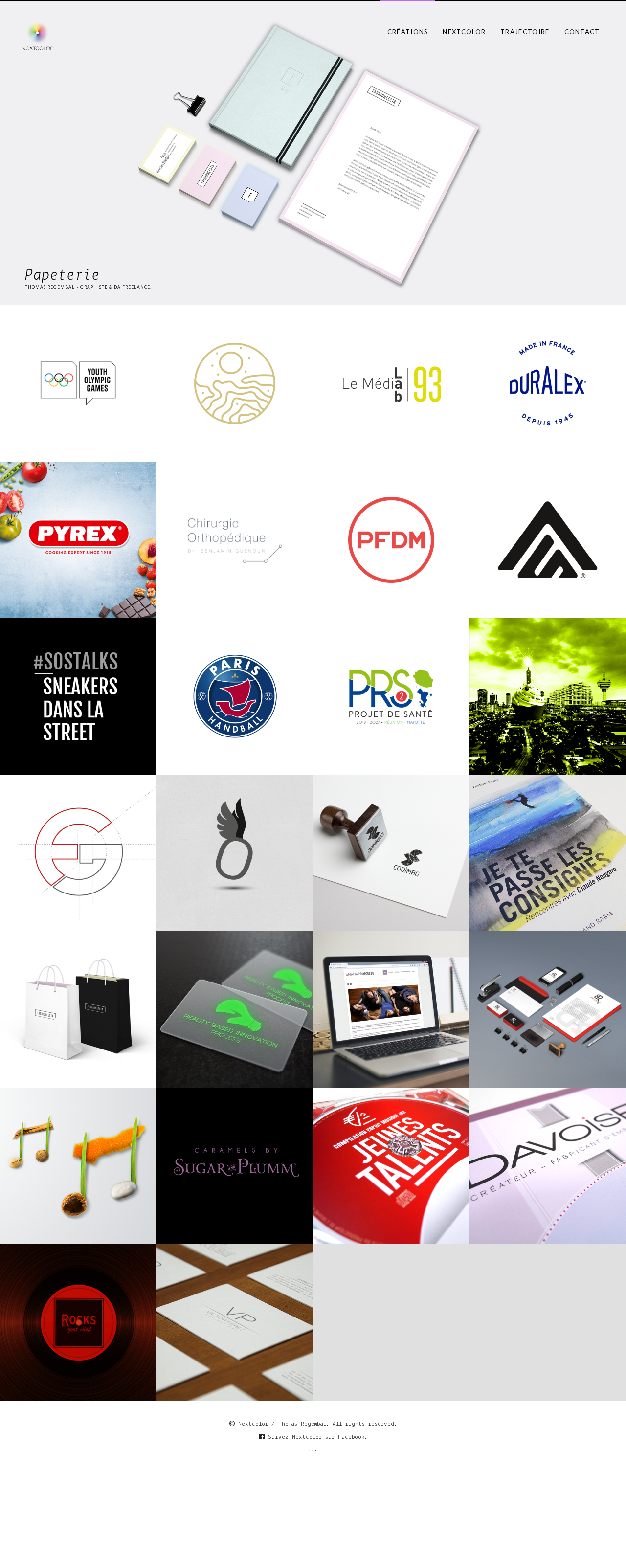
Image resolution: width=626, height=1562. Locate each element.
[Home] (37, 36)
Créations (407, 32)
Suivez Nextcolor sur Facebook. (316, 1437)
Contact (582, 32)
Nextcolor (464, 32)
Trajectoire (524, 32)
